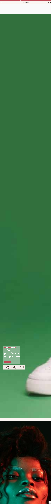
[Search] (47, 2)
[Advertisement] (25, 9)
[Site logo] (25, 2)
